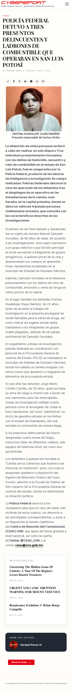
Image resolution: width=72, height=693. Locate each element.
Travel (6, 16)
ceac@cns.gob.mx (29, 545)
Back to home (19, 662)
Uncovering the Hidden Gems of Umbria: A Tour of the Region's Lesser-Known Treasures (31, 571)
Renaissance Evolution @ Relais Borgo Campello (35, 607)
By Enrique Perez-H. (14, 71)
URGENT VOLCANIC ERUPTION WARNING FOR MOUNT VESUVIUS (35, 590)
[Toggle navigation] (66, 4)
